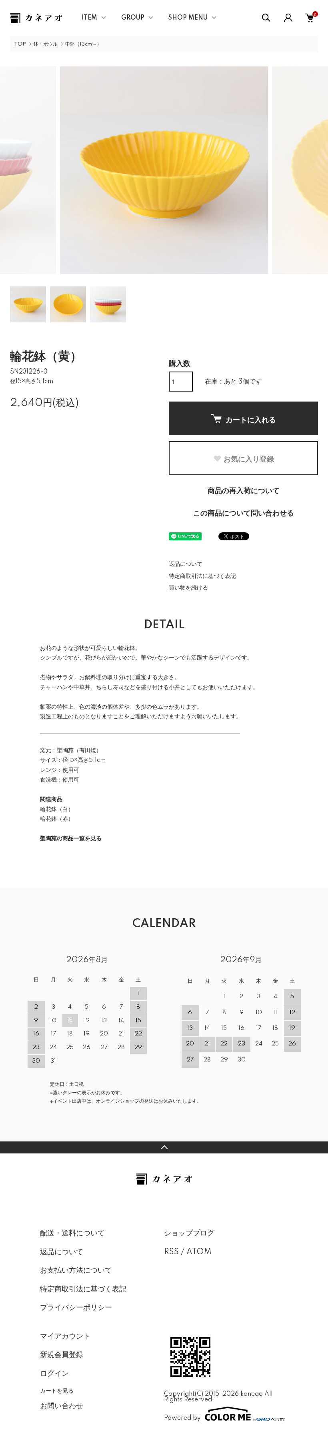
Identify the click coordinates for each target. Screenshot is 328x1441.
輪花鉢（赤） (57, 819)
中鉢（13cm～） (83, 44)
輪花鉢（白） (57, 809)
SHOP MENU (188, 18)
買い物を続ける (188, 588)
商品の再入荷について (244, 491)
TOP (20, 44)
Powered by (182, 1418)
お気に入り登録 (249, 459)
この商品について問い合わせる (243, 514)
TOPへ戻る (164, 1147)
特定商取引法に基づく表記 (202, 576)
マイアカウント (65, 1337)
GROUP (132, 18)
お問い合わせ (61, 1406)
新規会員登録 (61, 1355)
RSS (171, 1252)
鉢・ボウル (46, 44)
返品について (185, 564)
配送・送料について (72, 1233)
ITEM (89, 18)
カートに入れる (251, 419)
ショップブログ (189, 1233)
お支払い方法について (76, 1271)
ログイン (54, 1374)
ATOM (199, 1252)
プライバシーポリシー (76, 1308)
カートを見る (57, 1390)
